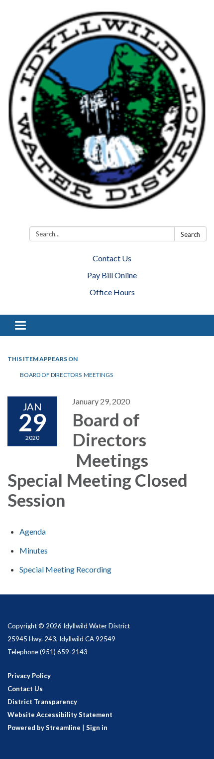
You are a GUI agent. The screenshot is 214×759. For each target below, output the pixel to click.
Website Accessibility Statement (59, 715)
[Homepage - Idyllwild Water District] (107, 115)
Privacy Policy (29, 676)
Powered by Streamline (44, 728)
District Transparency (42, 702)
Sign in (96, 728)
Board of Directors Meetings (66, 375)
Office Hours (112, 292)
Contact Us (112, 258)
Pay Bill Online (112, 275)
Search (190, 234)
